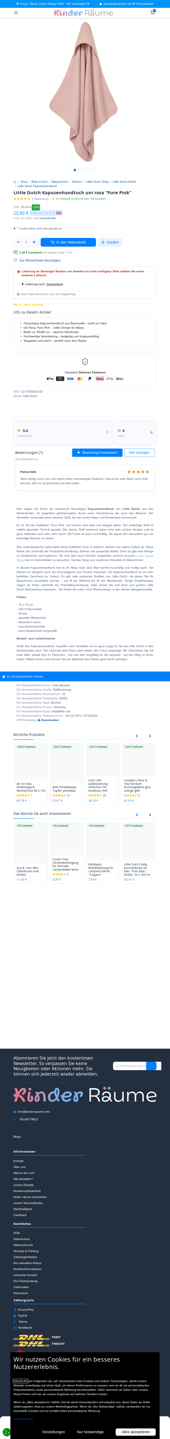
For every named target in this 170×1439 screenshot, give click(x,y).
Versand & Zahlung (26, 1251)
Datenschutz (21, 1239)
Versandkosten (47, 218)
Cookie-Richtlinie (23, 1419)
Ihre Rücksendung (25, 1281)
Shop (24, 181)
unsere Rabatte (23, 1184)
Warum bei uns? (24, 1172)
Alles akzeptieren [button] (135, 1432)
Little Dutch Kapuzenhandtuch (37, 186)
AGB (16, 1233)
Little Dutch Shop (97, 181)
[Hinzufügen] (34, 242)
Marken (77, 181)
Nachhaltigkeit (22, 1208)
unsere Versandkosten (28, 1202)
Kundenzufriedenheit (27, 1190)
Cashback (20, 1214)
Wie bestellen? (23, 1178)
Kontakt (18, 1160)
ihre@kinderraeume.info (34, 1111)
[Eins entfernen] (18, 242)
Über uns (19, 1166)
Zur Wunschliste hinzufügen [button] (40, 260)
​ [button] (151, 1066)
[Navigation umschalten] (15, 12)
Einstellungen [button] (53, 1432)
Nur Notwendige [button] (90, 1432)
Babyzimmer (60, 181)
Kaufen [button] (112, 242)
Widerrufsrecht (23, 1245)
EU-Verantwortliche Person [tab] (24, 676)
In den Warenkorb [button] (70, 242)
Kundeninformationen (27, 1269)
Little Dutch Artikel (124, 181)
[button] (46, 213)
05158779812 (29, 1119)
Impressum (20, 1293)
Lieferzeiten (21, 1287)
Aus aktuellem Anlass (27, 1263)
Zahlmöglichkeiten (25, 1257)
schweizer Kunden (25, 1275)
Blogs (17, 1136)
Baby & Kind (39, 181)
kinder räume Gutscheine (30, 1196)
